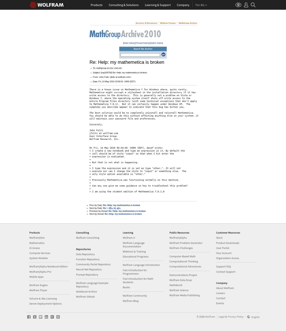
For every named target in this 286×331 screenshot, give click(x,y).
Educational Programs (135, 256)
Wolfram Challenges (181, 248)
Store (219, 237)
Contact (220, 298)
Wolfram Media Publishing (184, 295)
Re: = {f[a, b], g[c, (112, 208)
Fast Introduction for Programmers (135, 271)
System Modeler (38, 258)
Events (220, 303)
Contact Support (225, 271)
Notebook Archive (86, 291)
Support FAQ (223, 266)
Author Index (156, 43)
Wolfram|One (37, 237)
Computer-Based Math (182, 256)
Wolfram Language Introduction (141, 265)
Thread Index (142, 43)
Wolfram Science (179, 290)
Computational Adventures (185, 266)
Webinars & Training (134, 251)
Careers (220, 293)
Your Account (224, 253)
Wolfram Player (38, 290)
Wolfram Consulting (87, 237)
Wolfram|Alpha (178, 237)
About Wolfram (225, 288)
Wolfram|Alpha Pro (40, 271)
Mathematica (36, 243)
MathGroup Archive (188, 23)
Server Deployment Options (45, 303)
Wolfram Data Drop (180, 280)
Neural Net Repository (89, 269)
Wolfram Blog (131, 301)
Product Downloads (227, 243)
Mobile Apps (36, 276)
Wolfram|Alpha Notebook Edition (48, 266)
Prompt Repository (87, 274)
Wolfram (210, 316)
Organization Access (227, 258)
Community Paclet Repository (93, 264)
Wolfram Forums (168, 23)
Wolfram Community (135, 295)
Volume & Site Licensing (43, 298)
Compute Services (39, 253)
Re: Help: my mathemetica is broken (121, 205)
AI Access (34, 248)
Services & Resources (146, 23)
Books (126, 287)
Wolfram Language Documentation (134, 244)
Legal (221, 316)
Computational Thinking (183, 261)
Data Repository (85, 254)
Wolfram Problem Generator (186, 243)
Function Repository (88, 259)
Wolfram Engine (38, 285)
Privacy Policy (236, 316)
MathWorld (175, 285)
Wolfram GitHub (85, 296)
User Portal (222, 248)
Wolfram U (129, 237)
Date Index (129, 43)
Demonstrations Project (183, 275)
